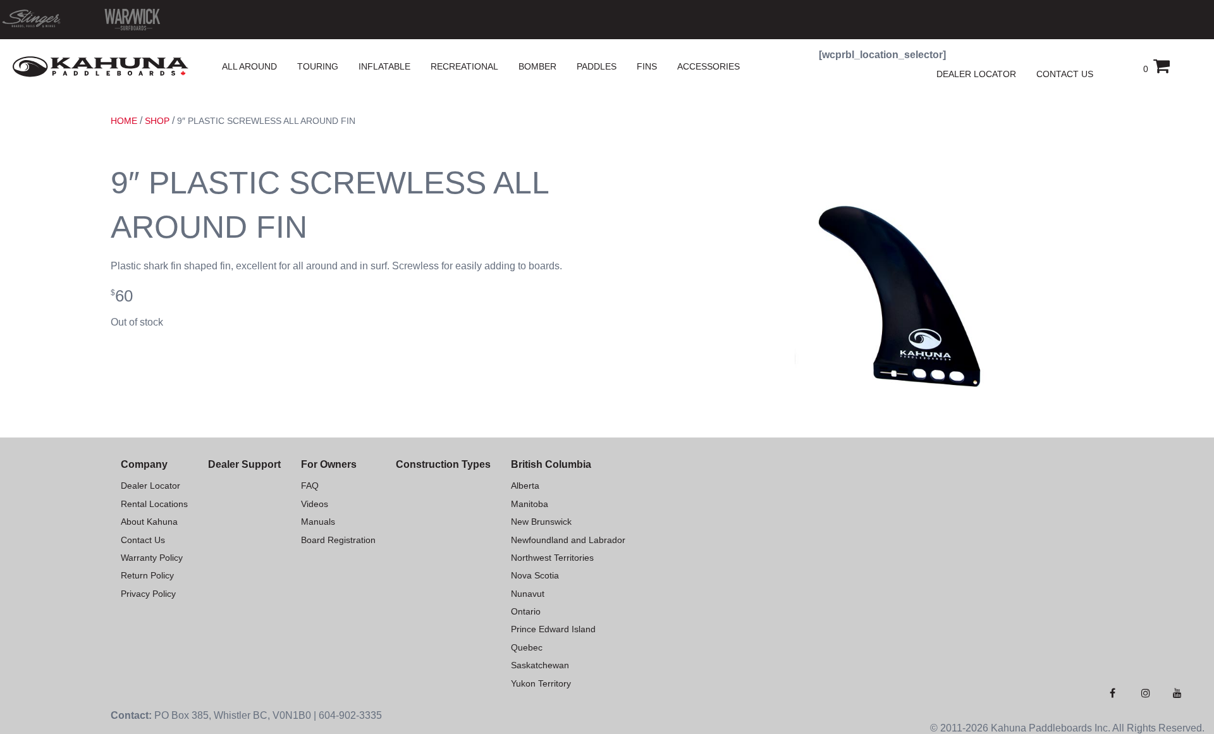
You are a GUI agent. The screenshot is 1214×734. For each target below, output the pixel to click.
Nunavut (527, 594)
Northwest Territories (552, 558)
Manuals (318, 522)
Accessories (708, 66)
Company (144, 464)
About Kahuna (149, 522)
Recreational (464, 66)
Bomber (537, 66)
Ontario (526, 611)
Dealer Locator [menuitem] (976, 74)
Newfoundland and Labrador (568, 540)
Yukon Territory (541, 683)
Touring (317, 66)
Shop (157, 121)
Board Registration (338, 540)
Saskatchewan (540, 665)
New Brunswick (541, 522)
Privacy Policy (148, 594)
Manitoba (529, 504)
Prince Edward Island (553, 629)
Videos (314, 504)
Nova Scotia (535, 575)
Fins (647, 66)
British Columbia (551, 464)
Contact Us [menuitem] (1064, 74)
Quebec (527, 647)
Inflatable (384, 66)
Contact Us (143, 540)
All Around (249, 66)
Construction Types (443, 464)
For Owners (329, 464)
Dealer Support (244, 464)
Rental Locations (154, 504)
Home (124, 121)
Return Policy (147, 575)
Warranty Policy (152, 558)
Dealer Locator (150, 485)
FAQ (310, 485)
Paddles (596, 66)
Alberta (525, 485)
